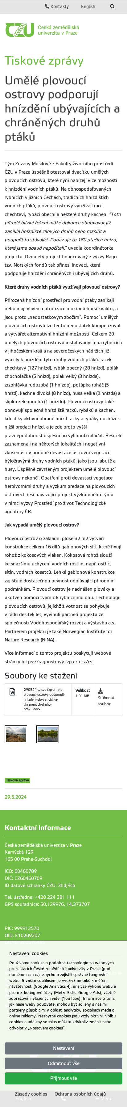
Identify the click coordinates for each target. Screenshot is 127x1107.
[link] (63, 30)
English (88, 6)
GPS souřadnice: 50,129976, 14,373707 (47, 904)
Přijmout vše (63, 1078)
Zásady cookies (31, 1094)
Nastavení (63, 1048)
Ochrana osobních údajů (80, 1094)
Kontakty (59, 6)
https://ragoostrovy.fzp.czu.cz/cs (57, 661)
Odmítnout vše (64, 1063)
